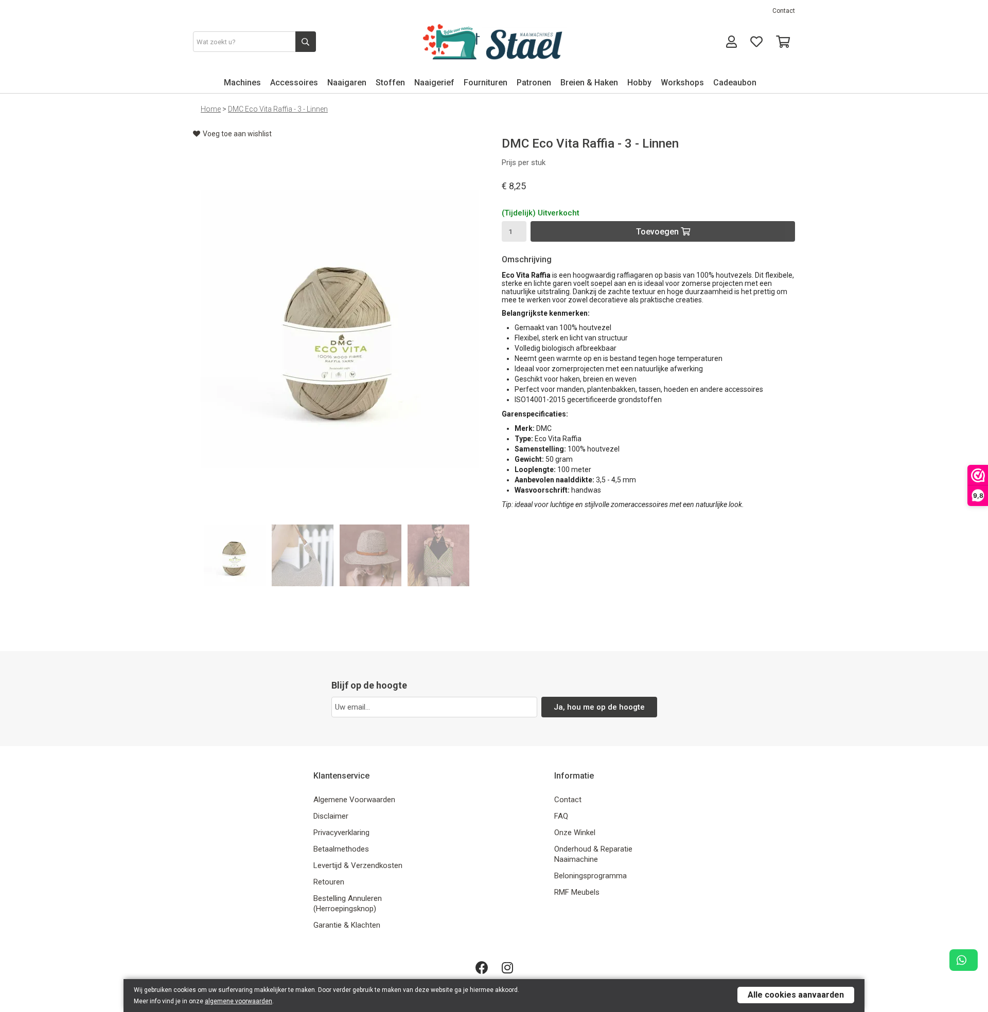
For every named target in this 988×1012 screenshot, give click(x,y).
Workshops (682, 82)
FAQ (561, 816)
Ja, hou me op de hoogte (599, 707)
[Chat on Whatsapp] (963, 960)
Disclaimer (330, 816)
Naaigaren (346, 82)
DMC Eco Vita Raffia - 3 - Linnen (278, 109)
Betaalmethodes (341, 849)
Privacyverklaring (341, 832)
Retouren (328, 882)
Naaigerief (434, 82)
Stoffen (390, 82)
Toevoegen (658, 232)
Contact (783, 10)
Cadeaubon (734, 82)
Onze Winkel (574, 832)
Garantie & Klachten (346, 925)
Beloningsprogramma (590, 875)
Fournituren (485, 82)
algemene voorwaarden (238, 1001)
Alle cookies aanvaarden (796, 995)
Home (211, 109)
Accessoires (294, 82)
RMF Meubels (576, 892)
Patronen (534, 82)
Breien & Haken (589, 82)
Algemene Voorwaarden (354, 799)
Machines (242, 82)
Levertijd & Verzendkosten (357, 865)
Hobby (639, 82)
